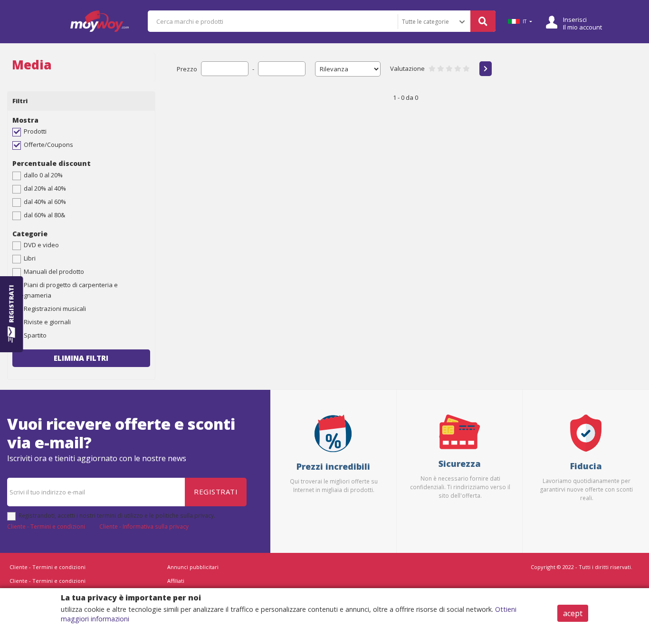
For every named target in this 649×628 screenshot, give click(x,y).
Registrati (216, 491)
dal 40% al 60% (45, 201)
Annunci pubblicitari (193, 566)
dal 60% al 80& (44, 215)
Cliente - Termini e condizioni (46, 526)
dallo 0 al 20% (43, 175)
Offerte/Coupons (48, 144)
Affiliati (175, 580)
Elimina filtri (81, 358)
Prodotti (35, 131)
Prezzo (187, 69)
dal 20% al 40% (45, 188)
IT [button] (524, 21)
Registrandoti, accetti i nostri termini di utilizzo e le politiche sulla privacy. (117, 515)
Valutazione (407, 68)
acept (572, 613)
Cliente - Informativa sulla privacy (144, 526)
